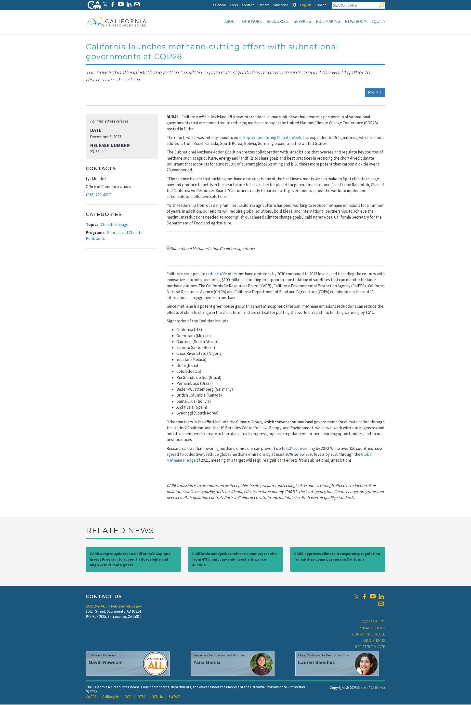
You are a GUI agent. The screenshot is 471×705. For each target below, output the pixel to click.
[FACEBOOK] (113, 4)
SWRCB (175, 696)
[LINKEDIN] (129, 4)
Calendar (219, 4)
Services (302, 21)
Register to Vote (370, 646)
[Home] (116, 21)
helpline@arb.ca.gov (126, 606)
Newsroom (356, 21)
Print (375, 92)
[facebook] (364, 596)
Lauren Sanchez (316, 662)
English (305, 4)
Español (321, 4)
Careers (263, 4)
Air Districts (374, 640)
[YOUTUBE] (121, 4)
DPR (128, 696)
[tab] (294, 5)
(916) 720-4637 (98, 194)
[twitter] (356, 596)
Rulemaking (328, 21)
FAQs (234, 4)
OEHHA (157, 696)
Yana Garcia (207, 662)
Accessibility (373, 621)
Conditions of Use (368, 634)
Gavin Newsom (106, 662)
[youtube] (372, 596)
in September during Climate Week (270, 137)
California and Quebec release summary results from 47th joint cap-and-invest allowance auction (234, 559)
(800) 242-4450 (96, 606)
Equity (378, 21)
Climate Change (114, 224)
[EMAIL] (137, 4)
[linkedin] (381, 596)
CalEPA (91, 696)
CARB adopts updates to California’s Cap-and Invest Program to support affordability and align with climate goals (130, 559)
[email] (381, 603)
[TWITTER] (105, 4)
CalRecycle (110, 696)
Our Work (252, 21)
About (230, 21)
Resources (278, 21)
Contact (248, 4)
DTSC (141, 696)
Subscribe (280, 4)
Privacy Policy (372, 628)
